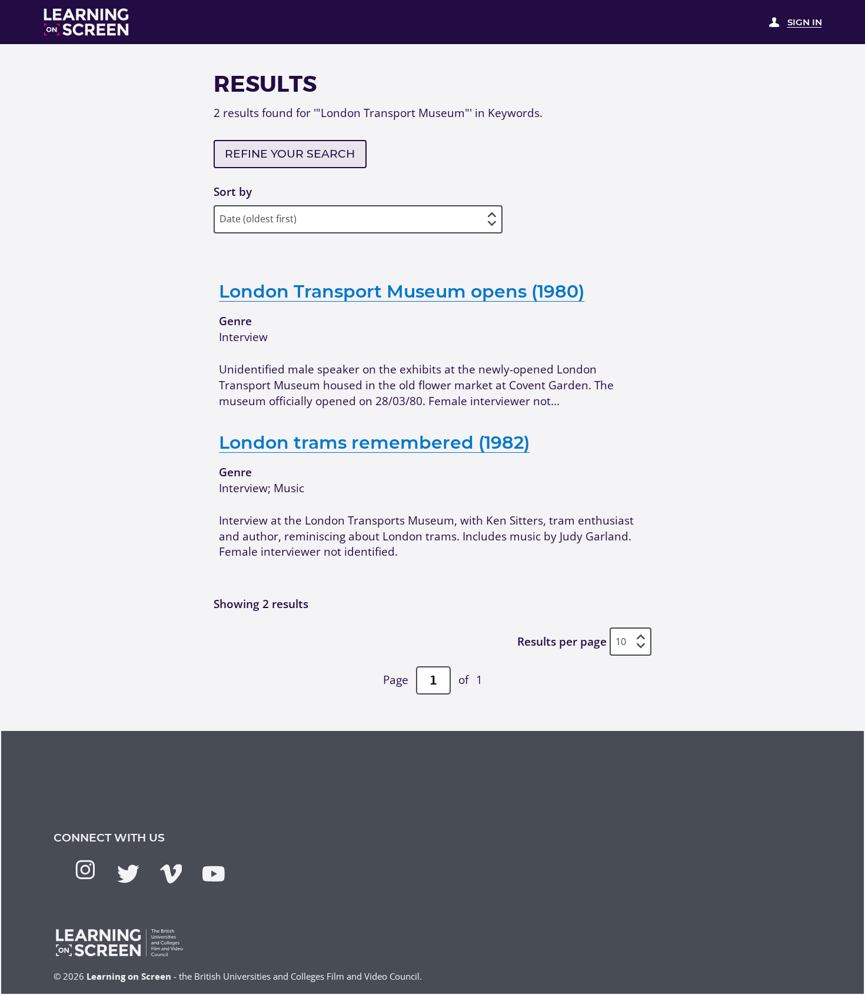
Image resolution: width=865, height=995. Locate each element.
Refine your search (290, 154)
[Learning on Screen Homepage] (86, 22)
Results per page (562, 641)
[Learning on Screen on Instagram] (85, 870)
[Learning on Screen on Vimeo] (171, 874)
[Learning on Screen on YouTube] (213, 874)
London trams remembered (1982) (374, 442)
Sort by (233, 191)
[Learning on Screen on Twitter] (128, 874)
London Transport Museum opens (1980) (401, 291)
